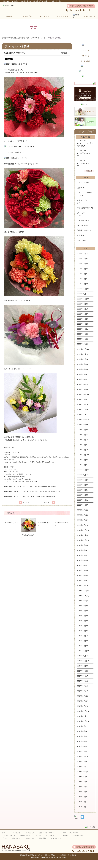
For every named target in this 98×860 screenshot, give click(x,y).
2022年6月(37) (82, 379)
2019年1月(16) (82, 585)
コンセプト (16, 833)
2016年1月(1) (82, 766)
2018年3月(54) (82, 636)
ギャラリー (16, 838)
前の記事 (26, 503)
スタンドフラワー (8, 835)
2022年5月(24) (82, 384)
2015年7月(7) (82, 787)
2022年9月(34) (82, 364)
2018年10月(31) (83, 601)
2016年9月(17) (82, 726)
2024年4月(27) (82, 269)
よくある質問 (51, 835)
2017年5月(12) (82, 686)
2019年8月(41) (82, 550)
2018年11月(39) (83, 596)
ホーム (4, 833)
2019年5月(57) (82, 565)
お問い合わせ (78, 835)
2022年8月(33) (82, 369)
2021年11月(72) (83, 414)
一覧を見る (88, 171)
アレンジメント (40, 38)
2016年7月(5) (82, 736)
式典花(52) (81, 235)
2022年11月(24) (83, 354)
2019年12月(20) (83, 530)
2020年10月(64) (83, 480)
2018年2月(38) (82, 641)
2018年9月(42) (82, 606)
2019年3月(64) (82, 575)
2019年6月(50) (82, 560)
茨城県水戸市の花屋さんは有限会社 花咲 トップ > (18, 38)
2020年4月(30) (82, 510)
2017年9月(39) (82, 666)
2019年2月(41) (82, 580)
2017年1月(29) (82, 706)
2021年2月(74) (82, 460)
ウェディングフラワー (69, 833)
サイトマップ (56, 838)
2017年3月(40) (82, 696)
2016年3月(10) (82, 756)
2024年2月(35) (82, 279)
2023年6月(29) (82, 319)
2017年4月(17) (82, 691)
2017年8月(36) (82, 671)
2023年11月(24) (83, 294)
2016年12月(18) (83, 711)
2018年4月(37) (82, 631)
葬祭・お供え (25, 835)
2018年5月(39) (82, 626)
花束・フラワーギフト (47, 833)
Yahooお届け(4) (83, 225)
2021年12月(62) (83, 409)
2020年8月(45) (82, 490)
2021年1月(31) (82, 465)
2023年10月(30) (83, 299)
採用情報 (42, 838)
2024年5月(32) (82, 264)
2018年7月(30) (82, 616)
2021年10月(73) (83, 419)
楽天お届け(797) (83, 220)
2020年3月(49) (82, 515)
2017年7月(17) (82, 676)
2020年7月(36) (82, 495)
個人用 (38, 835)
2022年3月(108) (83, 394)
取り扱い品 (30, 833)
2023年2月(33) (82, 339)
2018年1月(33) (82, 646)
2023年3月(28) (82, 334)
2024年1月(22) (82, 284)
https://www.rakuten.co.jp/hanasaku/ (45, 486)
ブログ (4, 838)
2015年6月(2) (82, 792)
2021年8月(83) (82, 430)
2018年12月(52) (83, 591)
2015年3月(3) (82, 797)
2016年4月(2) (82, 751)
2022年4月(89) (82, 389)
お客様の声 (30, 838)
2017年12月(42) (83, 651)
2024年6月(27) (82, 259)
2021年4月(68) (82, 450)
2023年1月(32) (82, 344)
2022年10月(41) (83, 359)
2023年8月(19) (82, 309)
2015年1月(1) (82, 807)
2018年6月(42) (82, 621)
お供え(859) (81, 240)
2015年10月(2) (82, 771)
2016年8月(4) (82, 731)
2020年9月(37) (82, 485)
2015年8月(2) (82, 782)
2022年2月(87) (82, 399)
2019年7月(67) (82, 555)
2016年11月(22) (83, 716)
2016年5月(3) (82, 746)
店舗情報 (64, 835)
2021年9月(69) (82, 424)
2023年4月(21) (82, 329)
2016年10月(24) (83, 721)
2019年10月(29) (83, 540)
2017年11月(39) (83, 656)
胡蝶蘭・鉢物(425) (84, 230)
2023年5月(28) (82, 324)
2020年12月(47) (83, 470)
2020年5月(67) (82, 505)
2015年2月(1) (82, 802)
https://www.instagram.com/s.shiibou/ (43, 496)
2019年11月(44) (83, 535)
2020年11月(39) (83, 475)
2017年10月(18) (83, 661)
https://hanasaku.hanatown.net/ (50, 491)
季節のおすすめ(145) (85, 208)
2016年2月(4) (82, 761)
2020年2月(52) (82, 520)
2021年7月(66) (82, 435)
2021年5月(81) (82, 445)
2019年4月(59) (82, 570)
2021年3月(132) (83, 455)
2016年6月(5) (82, 741)
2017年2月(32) (82, 701)
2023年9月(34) (82, 304)
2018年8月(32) (82, 611)
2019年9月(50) (82, 545)
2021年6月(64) (82, 440)
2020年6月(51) (82, 500)
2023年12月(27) (83, 289)
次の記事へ (47, 503)
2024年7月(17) (82, 254)
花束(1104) (81, 188)
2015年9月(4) (82, 777)
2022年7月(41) (82, 374)
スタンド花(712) (83, 183)
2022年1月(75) (82, 404)
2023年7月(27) (82, 314)
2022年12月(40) (83, 349)
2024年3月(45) (82, 274)
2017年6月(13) (82, 681)
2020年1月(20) (82, 525)
